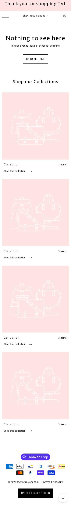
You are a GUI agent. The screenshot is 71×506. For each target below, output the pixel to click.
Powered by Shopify (52, 482)
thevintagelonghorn (35, 16)
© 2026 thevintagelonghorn (23, 482)
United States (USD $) (35, 493)
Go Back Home (35, 59)
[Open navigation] (6, 16)
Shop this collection (15, 171)
